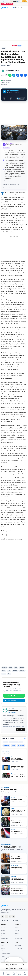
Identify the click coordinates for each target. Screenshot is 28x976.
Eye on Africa (4, 938)
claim (10, 667)
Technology (18, 927)
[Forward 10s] (11, 98)
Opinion (17, 933)
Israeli (3, 670)
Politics (3, 930)
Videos (16, 936)
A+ (24, 964)
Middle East (6, 745)
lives (9, 670)
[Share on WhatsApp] (10, 75)
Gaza (15, 667)
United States (21, 745)
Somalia (5, 742)
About (2, 945)
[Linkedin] (13, 916)
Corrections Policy (5, 953)
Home (2, 43)
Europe (13, 745)
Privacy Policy (18, 945)
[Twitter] (6, 916)
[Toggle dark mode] (21, 7)
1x (17, 98)
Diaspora (17, 930)
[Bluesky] (2, 916)
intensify (22, 667)
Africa (20, 742)
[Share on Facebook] (17, 75)
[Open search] (18, 7)
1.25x (20, 98)
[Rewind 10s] (4, 98)
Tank (9, 673)
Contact (3, 948)
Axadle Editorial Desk (13, 70)
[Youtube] (10, 916)
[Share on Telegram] (13, 75)
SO (14, 7)
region (3, 673)
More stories (20, 729)
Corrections (4, 956)
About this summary (8, 180)
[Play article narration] (4, 91)
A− (20, 964)
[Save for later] (6, 75)
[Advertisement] (14, 25)
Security (3, 933)
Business (3, 936)
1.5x (23, 98)
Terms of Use (18, 948)
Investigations (18, 938)
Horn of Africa (13, 742)
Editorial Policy (4, 951)
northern (15, 670)
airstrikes (4, 667)
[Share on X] (21, 75)
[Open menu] (25, 7)
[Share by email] (25, 75)
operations (21, 670)
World (6, 43)
